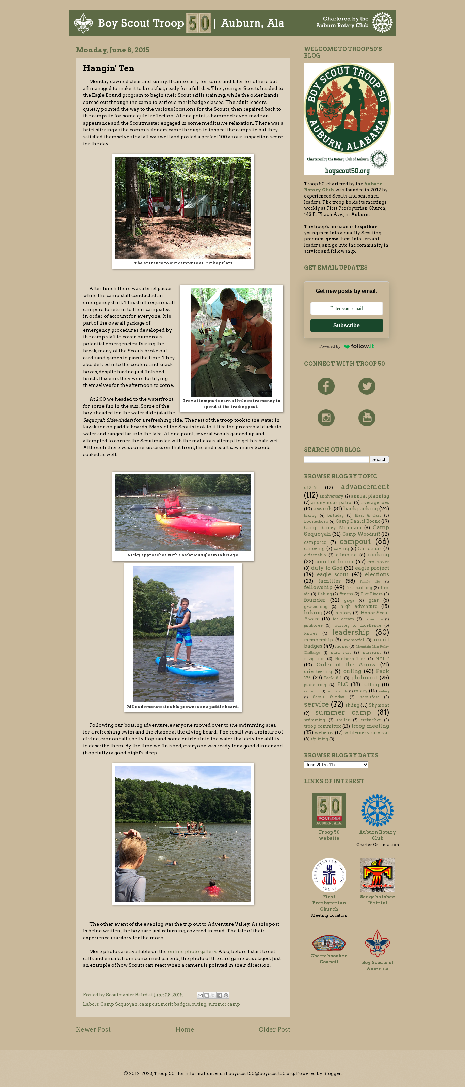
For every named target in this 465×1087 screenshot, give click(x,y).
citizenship (315, 555)
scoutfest (369, 697)
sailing (383, 691)
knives (310, 633)
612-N (310, 487)
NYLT (382, 658)
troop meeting (370, 726)
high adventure (359, 606)
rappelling (312, 691)
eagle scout (333, 574)
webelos (324, 732)
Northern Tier (350, 658)
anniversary (331, 496)
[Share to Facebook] (219, 995)
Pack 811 (333, 678)
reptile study (337, 691)
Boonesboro (316, 521)
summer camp (224, 1004)
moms (341, 646)
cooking (378, 554)
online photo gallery (192, 951)
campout (149, 1004)
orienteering (318, 671)
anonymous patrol (332, 502)
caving (341, 548)
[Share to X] (213, 995)
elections (377, 574)
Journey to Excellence (357, 625)
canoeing (314, 548)
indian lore (373, 619)
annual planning (370, 496)
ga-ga (349, 600)
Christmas (370, 548)
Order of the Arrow (346, 664)
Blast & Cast (368, 515)
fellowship (318, 587)
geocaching (315, 606)
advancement (365, 486)
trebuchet (371, 720)
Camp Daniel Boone (358, 521)
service (316, 704)
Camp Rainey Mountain (333, 527)
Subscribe (346, 325)
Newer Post (93, 1029)
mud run (341, 652)
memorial (354, 639)
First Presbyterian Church (329, 903)
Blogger (332, 1073)
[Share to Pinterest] (226, 995)
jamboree (313, 625)
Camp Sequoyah (119, 1004)
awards (323, 508)
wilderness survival (366, 732)
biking (310, 515)
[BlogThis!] (206, 995)
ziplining (319, 739)
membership (318, 639)
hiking (313, 612)
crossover (378, 561)
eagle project (372, 568)
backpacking (360, 508)
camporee (315, 542)
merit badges (175, 1004)
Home (184, 1029)
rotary (361, 690)
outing (199, 1004)
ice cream (343, 619)
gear (374, 600)
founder (314, 600)
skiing (352, 705)
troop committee (322, 726)
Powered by (330, 346)
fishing (325, 594)
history (343, 612)
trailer (343, 720)
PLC (342, 684)
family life (370, 581)
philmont (364, 677)
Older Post (274, 1029)
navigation (314, 658)
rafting (371, 684)
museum (372, 652)
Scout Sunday (328, 697)
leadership (351, 632)
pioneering (315, 684)
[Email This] (200, 995)
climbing (346, 554)
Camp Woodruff (361, 534)
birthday (335, 515)
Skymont (379, 705)
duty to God (327, 568)
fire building (359, 587)
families (329, 581)
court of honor (334, 561)
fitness (346, 594)
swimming (314, 720)
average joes (375, 502)
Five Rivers (372, 594)
